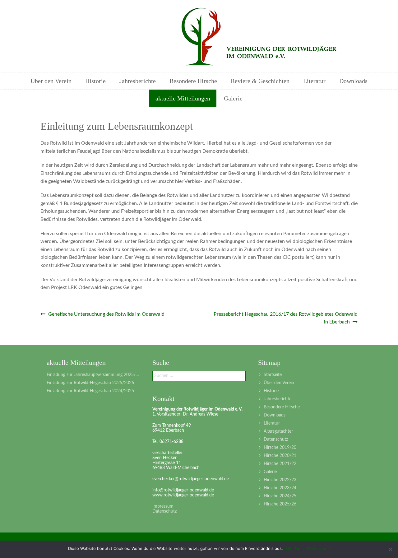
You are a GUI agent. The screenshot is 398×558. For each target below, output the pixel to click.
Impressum (163, 506)
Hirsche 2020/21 (280, 455)
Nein (299, 548)
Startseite (273, 375)
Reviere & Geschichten (260, 80)
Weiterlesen (318, 548)
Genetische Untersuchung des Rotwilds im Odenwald (105, 314)
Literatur (314, 80)
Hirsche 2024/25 (280, 496)
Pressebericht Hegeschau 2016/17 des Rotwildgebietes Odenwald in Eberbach (286, 318)
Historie (95, 80)
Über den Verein (51, 80)
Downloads (353, 80)
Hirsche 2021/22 (280, 464)
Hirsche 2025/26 (280, 504)
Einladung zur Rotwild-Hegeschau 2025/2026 (90, 383)
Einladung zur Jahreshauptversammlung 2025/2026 (93, 375)
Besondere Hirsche (193, 80)
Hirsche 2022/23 (280, 480)
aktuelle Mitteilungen (182, 98)
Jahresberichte (137, 80)
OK (289, 548)
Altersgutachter (278, 431)
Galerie (233, 98)
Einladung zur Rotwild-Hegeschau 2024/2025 (90, 391)
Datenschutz (276, 439)
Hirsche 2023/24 (280, 488)
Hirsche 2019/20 (280, 447)
